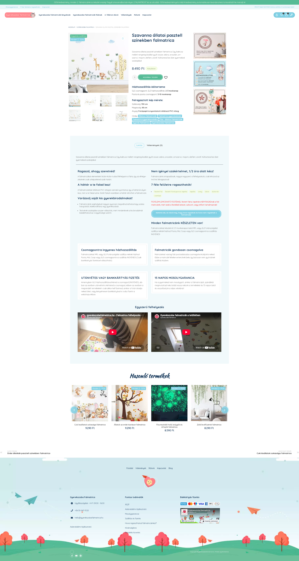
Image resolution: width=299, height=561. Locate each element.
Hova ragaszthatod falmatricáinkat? (141, 523)
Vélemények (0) (155, 145)
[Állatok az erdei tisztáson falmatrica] (130, 403)
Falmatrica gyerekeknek (170, 116)
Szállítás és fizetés (133, 518)
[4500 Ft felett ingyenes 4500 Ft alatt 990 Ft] (209, 74)
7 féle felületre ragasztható (30, 7)
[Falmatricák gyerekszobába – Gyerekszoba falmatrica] (20, 15)
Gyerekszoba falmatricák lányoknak (54, 15)
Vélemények (126, 15)
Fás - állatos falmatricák (171, 119)
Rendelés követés (132, 532)
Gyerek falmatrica (141, 123)
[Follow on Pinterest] (80, 555)
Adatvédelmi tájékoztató (80, 527)
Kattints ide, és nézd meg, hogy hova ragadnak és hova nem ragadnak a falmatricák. (186, 214)
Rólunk (137, 15)
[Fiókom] (276, 15)
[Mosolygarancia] (209, 102)
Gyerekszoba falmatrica (85, 27)
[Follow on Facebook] (72, 555)
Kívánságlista (131, 528)
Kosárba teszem (150, 77)
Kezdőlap (71, 27)
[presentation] (74, 409)
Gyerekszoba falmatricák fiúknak (87, 15)
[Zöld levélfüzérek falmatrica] (209, 403)
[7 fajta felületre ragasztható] (209, 46)
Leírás (139, 145)
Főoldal (129, 468)
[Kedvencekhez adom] (92, 419)
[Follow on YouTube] (76, 555)
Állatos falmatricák (147, 116)
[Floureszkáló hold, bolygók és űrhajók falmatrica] (169, 403)
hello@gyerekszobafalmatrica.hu (89, 518)
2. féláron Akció (111, 15)
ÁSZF (127, 504)
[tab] (139, 145)
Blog (171, 468)
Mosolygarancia (12, 7)
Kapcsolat (46, 7)
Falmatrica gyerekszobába (145, 119)
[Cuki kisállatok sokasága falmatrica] (90, 403)
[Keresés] (291, 15)
